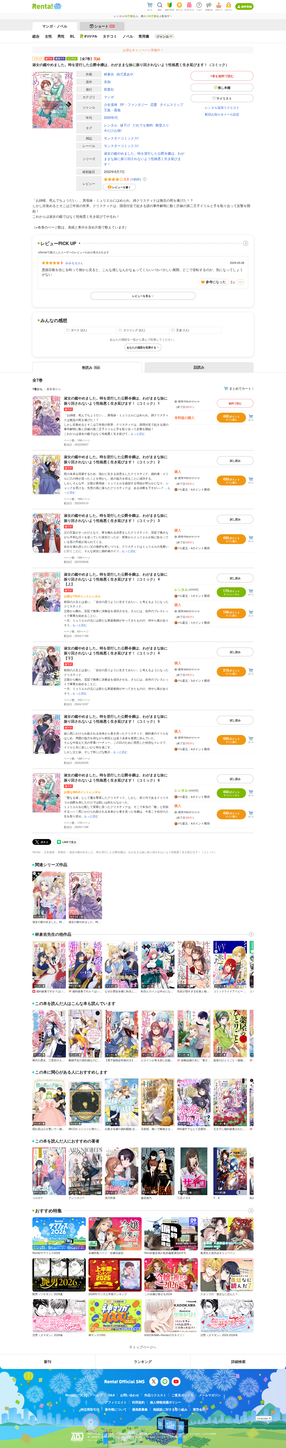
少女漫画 (110, 104)
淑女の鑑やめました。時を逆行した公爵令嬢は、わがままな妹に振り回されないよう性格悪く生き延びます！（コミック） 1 (116, 400)
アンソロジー (77, 1198)
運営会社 (199, 1409)
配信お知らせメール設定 (222, 114)
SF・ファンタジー (134, 104)
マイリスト (224, 98)
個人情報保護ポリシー (165, 1402)
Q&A (111, 1395)
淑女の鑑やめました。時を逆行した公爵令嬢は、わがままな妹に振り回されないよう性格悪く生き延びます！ (144, 158)
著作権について (116, 1409)
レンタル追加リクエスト (222, 107)
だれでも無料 (143, 125)
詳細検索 (238, 1361)
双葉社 (109, 89)
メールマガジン (210, 1395)
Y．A (216, 1198)
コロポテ (37, 1198)
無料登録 (246, 6)
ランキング (143, 1361)
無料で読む (235, 403)
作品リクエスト (155, 1395)
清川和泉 (110, 1198)
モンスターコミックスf (121, 138)
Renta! (36, 852)
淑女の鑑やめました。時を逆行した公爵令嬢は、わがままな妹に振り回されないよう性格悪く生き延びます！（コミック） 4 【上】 (116, 579)
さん (74, 263)
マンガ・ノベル (54, 26)
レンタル (110, 125)
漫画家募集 (140, 1409)
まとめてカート (240, 388)
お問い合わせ (129, 1395)
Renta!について (76, 1395)
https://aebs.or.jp (95, 1440)
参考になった (216, 281)
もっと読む (137, 433)
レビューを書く (121, 187)
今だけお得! (113, 130)
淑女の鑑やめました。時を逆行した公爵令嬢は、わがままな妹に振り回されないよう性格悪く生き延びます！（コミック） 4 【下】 (116, 653)
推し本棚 (224, 87)
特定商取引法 (90, 1409)
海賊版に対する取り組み (170, 1409)
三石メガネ (184, 1198)
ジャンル (162, 36)
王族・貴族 (112, 109)
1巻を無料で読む (222, 76)
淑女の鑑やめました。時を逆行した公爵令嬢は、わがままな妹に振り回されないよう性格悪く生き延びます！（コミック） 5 (116, 719)
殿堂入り (162, 125)
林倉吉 (109, 74)
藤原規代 (146, 1198)
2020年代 (111, 117)
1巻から (37, 389)
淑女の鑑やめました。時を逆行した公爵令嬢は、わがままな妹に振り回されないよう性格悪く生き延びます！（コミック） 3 (116, 518)
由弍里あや (125, 74)
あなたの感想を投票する (141, 347)
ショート (104, 26)
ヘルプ (98, 1395)
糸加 (107, 81)
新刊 (47, 1361)
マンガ (109, 96)
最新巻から (53, 389)
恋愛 (153, 104)
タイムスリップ (171, 104)
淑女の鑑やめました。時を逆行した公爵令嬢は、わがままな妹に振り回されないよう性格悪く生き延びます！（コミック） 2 (116, 459)
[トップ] (42, 6)
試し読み (235, 461)
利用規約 (138, 1402)
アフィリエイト (116, 1402)
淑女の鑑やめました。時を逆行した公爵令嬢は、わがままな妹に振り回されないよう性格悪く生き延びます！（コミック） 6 (116, 777)
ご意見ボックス (182, 1395)
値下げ (125, 125)
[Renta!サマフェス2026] (57, 6)
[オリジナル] (88, 36)
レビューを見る (141, 296)
